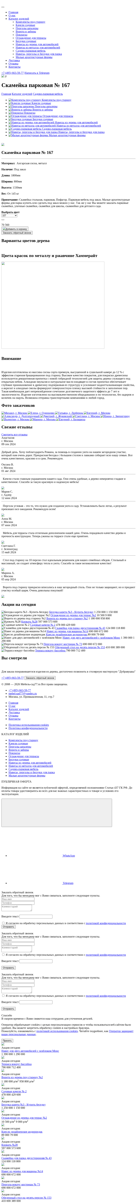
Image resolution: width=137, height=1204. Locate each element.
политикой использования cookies (57, 1031)
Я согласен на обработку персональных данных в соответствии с (65, 923)
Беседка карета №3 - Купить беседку (71, 612)
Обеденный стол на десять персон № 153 (80, 647)
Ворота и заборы (26, 31)
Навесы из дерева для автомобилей (37, 44)
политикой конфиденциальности (106, 923)
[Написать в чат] (56, 813)
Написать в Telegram (36, 72)
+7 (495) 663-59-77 (12, 72)
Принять (7, 1040)
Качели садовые (25, 25)
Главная (13, 12)
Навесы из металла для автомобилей (38, 47)
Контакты (15, 66)
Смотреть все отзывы (14, 434)
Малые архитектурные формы (34, 57)
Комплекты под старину (30, 21)
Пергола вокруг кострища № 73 (63, 644)
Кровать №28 (29, 621)
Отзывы (13, 63)
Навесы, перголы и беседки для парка (39, 53)
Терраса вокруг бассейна (50, 650)
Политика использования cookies (29, 724)
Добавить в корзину (16, 229)
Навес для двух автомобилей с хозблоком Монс (91, 637)
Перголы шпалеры (27, 28)
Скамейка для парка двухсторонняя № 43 (80, 628)
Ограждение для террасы (31, 37)
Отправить (8, 926)
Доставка (14, 60)
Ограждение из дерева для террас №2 (73, 615)
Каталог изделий (19, 18)
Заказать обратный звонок (17, 232)
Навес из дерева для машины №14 (67, 631)
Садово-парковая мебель (30, 50)
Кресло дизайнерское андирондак (67, 634)
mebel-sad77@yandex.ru (23, 693)
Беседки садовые (26, 41)
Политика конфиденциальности (28, 728)
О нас (12, 15)
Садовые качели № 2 (42, 624)
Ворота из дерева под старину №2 (67, 618)
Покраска (21, 34)
